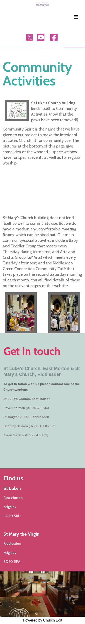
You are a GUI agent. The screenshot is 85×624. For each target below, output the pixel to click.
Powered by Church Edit (42, 620)
